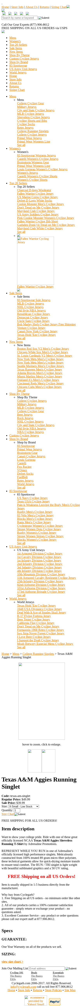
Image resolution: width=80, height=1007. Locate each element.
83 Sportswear (18, 65)
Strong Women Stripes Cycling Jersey (40, 536)
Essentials (58, 972)
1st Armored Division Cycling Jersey (39, 553)
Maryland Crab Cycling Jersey (36, 211)
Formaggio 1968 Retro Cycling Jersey (40, 629)
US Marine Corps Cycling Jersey (37, 197)
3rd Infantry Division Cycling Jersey (39, 567)
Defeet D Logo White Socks (34, 200)
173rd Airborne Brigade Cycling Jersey (41, 591)
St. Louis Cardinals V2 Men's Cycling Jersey (44, 355)
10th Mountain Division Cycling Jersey (41, 574)
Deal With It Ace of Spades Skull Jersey (41, 612)
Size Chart (8, 814)
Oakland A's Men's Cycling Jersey (38, 380)
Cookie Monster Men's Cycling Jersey (40, 204)
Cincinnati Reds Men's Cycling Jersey (40, 383)
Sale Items (15, 48)
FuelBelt (22, 477)
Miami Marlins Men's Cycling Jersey (39, 376)
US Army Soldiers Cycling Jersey (37, 214)
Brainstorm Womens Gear (33, 162)
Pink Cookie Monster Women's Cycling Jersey (45, 217)
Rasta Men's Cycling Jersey (34, 522)
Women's (15, 41)
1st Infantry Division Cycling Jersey (39, 560)
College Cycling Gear (30, 103)
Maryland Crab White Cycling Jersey (40, 228)
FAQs (13, 979)
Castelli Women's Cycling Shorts (37, 176)
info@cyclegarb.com (23, 986)
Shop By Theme (19, 55)
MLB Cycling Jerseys (30, 113)
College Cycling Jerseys (32, 134)
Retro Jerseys (25, 127)
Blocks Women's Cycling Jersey (37, 539)
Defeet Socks (25, 473)
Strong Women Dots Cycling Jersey (39, 529)
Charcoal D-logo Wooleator (34, 190)
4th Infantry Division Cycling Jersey (39, 570)
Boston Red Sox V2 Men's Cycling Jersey (43, 348)
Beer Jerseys (24, 414)
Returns (44, 7)
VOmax (22, 470)
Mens (12, 37)
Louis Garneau (26, 459)
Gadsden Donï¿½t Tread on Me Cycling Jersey (46, 224)
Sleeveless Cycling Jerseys (33, 117)
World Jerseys (17, 72)
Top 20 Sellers (18, 44)
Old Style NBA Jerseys (31, 310)
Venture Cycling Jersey (31, 327)
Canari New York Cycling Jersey (37, 331)
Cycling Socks (26, 124)
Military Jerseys (26, 106)
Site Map (70, 990)
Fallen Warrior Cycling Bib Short (37, 221)
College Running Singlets (33, 131)
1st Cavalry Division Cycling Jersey (39, 557)
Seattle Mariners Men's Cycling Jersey (40, 366)
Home (5, 7)
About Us (31, 7)
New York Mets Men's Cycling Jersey (40, 359)
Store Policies (53, 990)
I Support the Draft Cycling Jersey (38, 640)
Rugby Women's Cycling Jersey (36, 532)
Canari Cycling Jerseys (31, 456)
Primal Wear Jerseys (29, 138)
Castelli (21, 463)
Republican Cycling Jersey (33, 314)
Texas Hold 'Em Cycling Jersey (36, 334)
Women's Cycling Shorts (32, 179)
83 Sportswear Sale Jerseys (33, 300)
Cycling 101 (16, 972)
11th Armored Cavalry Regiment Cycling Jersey (46, 577)
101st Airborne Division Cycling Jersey (41, 588)
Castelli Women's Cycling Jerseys (37, 158)
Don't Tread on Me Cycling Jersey (38, 207)
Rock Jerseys (25, 418)
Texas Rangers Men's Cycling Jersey (39, 369)
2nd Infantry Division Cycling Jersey (39, 564)
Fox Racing (24, 466)
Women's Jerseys (27, 172)
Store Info (17, 7)
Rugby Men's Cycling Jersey (34, 511)
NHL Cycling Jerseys (30, 307)
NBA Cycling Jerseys (30, 432)
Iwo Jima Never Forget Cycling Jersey (40, 633)
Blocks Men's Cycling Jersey (35, 518)
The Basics (16, 975)
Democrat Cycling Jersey (32, 317)
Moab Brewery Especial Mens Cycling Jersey (45, 643)
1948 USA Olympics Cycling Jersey (39, 609)
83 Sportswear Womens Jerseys (36, 155)
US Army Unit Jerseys (23, 69)
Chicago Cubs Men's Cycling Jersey (39, 386)
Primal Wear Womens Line (33, 141)
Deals (34, 972)
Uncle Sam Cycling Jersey (33, 320)
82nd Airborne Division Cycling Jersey (41, 584)
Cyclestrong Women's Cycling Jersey (40, 525)
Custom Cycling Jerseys (24, 58)
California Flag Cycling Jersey (35, 623)
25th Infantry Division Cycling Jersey (40, 581)
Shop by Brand (18, 62)
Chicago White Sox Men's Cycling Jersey (42, 352)
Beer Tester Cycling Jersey (33, 619)
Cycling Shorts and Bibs (32, 120)
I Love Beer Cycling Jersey (34, 636)
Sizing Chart (59, 7)
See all (21, 145)
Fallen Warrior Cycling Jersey (35, 193)
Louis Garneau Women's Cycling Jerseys (42, 169)
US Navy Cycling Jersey (32, 498)
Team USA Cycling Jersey (33, 501)
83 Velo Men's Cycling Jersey (35, 515)
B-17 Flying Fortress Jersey (34, 616)
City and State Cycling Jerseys (35, 110)
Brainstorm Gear (27, 452)
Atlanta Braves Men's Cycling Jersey (39, 373)
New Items (16, 51)
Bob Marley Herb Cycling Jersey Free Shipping (46, 324)
